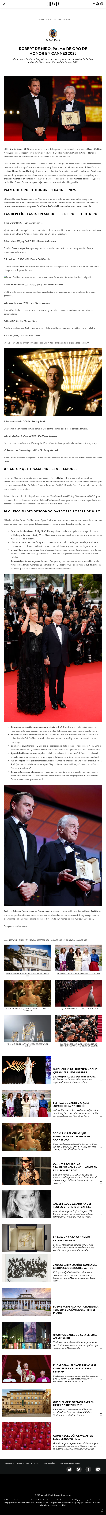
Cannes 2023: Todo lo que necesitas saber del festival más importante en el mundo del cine (78, 1045)
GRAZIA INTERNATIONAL (70, 1463)
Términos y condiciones (17, 1463)
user (101, 3)
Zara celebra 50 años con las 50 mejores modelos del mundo (75, 1266)
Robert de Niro (43, 940)
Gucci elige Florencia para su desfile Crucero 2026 (73, 1403)
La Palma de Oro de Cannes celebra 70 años (71, 1239)
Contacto (36, 1463)
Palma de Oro (81, 940)
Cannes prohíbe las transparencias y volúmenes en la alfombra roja (75, 1167)
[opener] (4, 1510)
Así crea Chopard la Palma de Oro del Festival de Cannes (27, 1045)
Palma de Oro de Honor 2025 (63, 940)
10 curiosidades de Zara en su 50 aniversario (75, 1336)
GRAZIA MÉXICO (50, 1463)
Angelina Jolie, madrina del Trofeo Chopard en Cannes (72, 1205)
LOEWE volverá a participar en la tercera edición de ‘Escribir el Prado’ (75, 1310)
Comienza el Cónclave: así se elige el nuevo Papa (73, 1437)
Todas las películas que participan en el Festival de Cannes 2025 (27, 1010)
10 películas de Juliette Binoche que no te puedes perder (75, 1070)
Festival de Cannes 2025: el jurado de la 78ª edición (78, 973)
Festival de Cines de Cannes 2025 (53, 20)
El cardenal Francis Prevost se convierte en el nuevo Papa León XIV (75, 1369)
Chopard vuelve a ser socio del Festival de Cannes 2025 (27, 974)
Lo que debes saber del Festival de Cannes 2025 (78, 1009)
